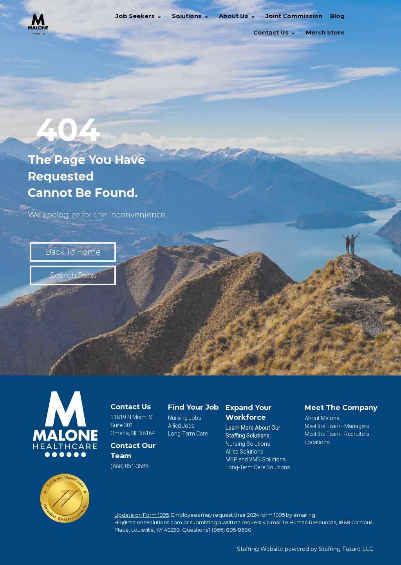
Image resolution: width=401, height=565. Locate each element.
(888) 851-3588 (129, 466)
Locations (317, 442)
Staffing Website (260, 548)
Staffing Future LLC (346, 548)
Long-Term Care (188, 433)
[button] (159, 16)
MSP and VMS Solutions (256, 459)
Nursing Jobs (184, 418)
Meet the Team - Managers (337, 426)
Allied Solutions (245, 451)
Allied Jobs (181, 426)
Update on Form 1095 (141, 515)
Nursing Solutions (248, 444)
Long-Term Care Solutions (258, 467)
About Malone (322, 418)
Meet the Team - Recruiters (337, 434)
